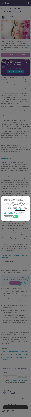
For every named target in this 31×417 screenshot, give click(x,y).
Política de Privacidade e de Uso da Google (13, 213)
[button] (8, 216)
